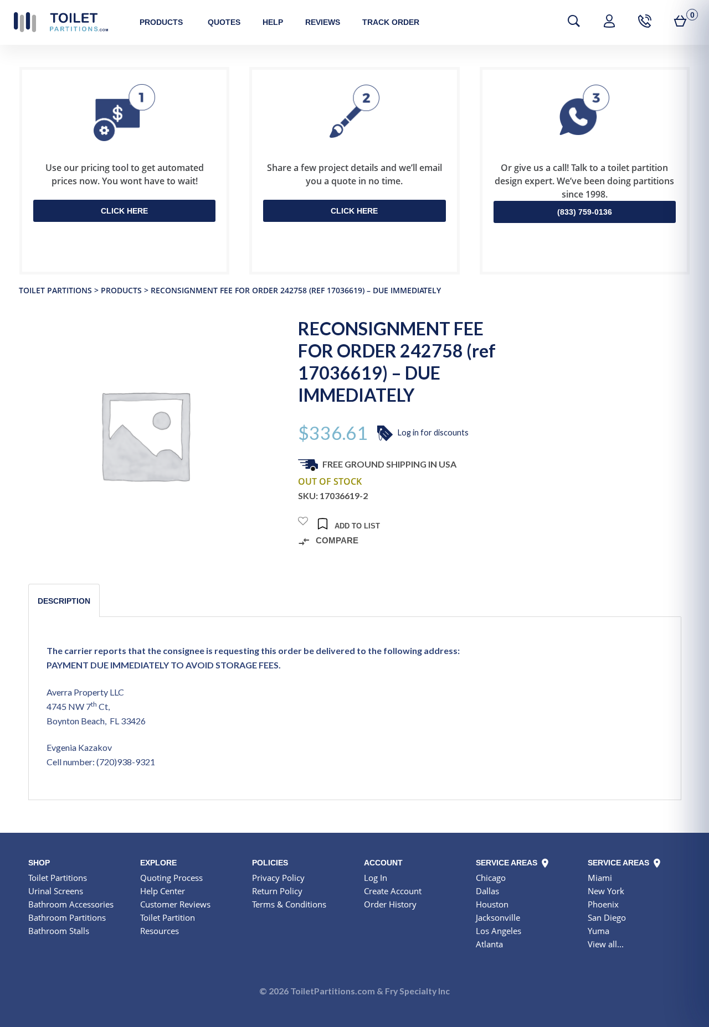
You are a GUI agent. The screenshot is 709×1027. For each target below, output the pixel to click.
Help (273, 22)
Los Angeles (498, 930)
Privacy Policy (278, 877)
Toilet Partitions (61, 22)
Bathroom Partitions (67, 917)
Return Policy (277, 890)
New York (606, 890)
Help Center (162, 890)
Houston (492, 904)
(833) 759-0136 (584, 212)
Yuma (598, 930)
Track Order (390, 22)
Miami (600, 877)
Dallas (487, 890)
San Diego (607, 917)
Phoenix (603, 904)
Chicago (491, 877)
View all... (606, 944)
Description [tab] (64, 601)
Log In (375, 877)
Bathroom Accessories (71, 904)
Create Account (393, 890)
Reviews (322, 22)
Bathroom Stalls (58, 930)
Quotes (224, 22)
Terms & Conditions (289, 904)
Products (161, 22)
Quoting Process (171, 877)
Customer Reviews (175, 904)
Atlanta (489, 944)
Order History (390, 904)
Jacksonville (498, 917)
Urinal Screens (55, 890)
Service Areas (508, 862)
